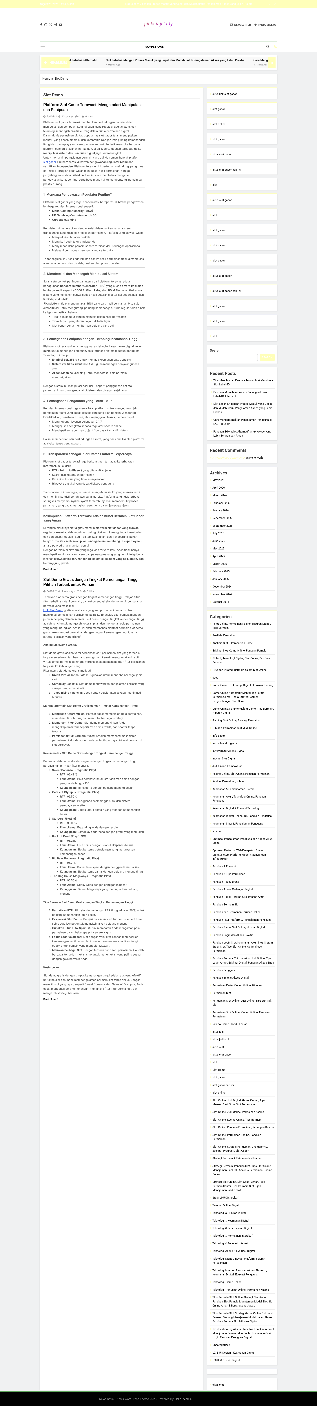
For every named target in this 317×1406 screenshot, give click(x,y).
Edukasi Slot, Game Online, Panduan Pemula (239, 650)
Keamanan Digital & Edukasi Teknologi (236, 808)
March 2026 (219, 495)
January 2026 (220, 510)
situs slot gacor (222, 154)
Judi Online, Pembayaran (227, 766)
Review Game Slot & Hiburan (229, 1024)
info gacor (218, 735)
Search (215, 350)
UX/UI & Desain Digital (226, 1360)
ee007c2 (51, 116)
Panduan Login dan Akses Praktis (232, 935)
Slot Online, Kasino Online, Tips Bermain (236, 1119)
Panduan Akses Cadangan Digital (232, 889)
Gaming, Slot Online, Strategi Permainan (236, 720)
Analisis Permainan (224, 635)
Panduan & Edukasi (224, 866)
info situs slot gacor (224, 743)
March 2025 (219, 563)
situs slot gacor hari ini (226, 169)
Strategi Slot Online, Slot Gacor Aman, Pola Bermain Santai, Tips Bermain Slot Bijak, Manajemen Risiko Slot (238, 1186)
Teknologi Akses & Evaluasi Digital (233, 1251)
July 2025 (218, 533)
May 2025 (218, 548)
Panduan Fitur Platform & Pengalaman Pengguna (241, 919)
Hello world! (256, 457)
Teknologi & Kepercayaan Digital (232, 1228)
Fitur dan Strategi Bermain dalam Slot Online (239, 670)
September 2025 (222, 525)
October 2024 (220, 602)
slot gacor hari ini (223, 1085)
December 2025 (222, 518)
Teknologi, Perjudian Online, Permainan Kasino (240, 1289)
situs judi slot (220, 1039)
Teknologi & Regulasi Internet (230, 1243)
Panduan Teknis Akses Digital (230, 977)
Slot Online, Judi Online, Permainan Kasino (238, 1112)
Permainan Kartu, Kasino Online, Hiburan (237, 985)
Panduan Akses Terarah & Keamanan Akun (238, 896)
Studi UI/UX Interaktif (225, 1197)
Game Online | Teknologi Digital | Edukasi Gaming (242, 685)
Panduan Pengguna (224, 970)
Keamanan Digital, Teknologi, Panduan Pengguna (242, 816)
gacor (215, 677)
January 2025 (220, 579)
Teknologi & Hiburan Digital (229, 1213)
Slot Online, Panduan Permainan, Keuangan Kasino (243, 1127)
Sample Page (154, 46)
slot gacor (49, 162)
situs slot (218, 1047)
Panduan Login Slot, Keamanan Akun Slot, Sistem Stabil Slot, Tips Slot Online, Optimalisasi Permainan (242, 947)
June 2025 (218, 541)
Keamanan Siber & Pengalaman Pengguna (237, 823)
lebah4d (217, 831)
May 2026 (218, 480)
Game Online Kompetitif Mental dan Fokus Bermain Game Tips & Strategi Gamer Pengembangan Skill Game (238, 697)
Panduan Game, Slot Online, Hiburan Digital (238, 927)
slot (214, 184)
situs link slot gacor (224, 94)
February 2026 (220, 503)
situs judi (218, 1031)
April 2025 (218, 556)
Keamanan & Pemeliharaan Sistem (233, 789)
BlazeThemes (182, 1398)
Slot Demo (218, 1070)
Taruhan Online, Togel (225, 1205)
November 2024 (222, 594)
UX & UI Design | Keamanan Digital (233, 1352)
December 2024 (222, 586)
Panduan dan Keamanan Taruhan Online (236, 912)
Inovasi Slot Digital (224, 758)
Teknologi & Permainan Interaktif (232, 1235)
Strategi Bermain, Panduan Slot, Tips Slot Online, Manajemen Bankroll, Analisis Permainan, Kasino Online (242, 1170)
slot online (218, 124)
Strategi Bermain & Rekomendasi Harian (236, 1158)
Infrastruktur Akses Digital (228, 751)
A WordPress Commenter (228, 457)
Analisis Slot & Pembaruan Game (232, 643)
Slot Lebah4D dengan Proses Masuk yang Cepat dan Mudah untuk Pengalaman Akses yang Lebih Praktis (135, 60)
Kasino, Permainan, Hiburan (229, 781)
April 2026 (218, 487)
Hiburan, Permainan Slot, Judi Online (234, 728)
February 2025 (220, 571)
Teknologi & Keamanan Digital (230, 1220)
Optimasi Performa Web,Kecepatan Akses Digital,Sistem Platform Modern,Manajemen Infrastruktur (239, 854)
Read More (49, 569)
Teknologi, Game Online (226, 1282)
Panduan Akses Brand (225, 881)
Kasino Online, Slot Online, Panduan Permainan (240, 773)
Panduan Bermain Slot (225, 904)
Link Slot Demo (53, 610)
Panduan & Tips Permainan (228, 874)
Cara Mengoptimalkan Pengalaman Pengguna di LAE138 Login (214, 4)
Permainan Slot (221, 993)
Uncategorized (221, 1345)
